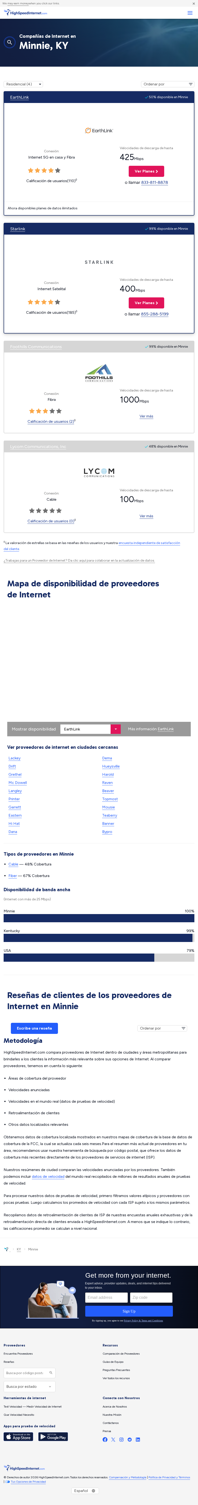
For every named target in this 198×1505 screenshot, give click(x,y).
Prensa (107, 1431)
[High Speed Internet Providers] (25, 13)
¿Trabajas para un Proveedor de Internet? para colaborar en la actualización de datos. (79, 560)
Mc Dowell (17, 782)
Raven (107, 782)
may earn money (18, 3)
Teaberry (109, 815)
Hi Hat (14, 823)
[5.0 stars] (59, 411)
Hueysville (111, 766)
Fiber (12, 875)
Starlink (17, 228)
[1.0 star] (31, 411)
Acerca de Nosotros (115, 1406)
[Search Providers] (50, 1373)
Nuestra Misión (112, 1414)
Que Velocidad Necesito (19, 1414)
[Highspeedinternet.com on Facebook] (105, 1440)
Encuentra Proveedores (18, 1353)
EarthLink (19, 97)
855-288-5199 (155, 314)
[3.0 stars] (45, 411)
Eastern (15, 815)
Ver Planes (142, 171)
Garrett (14, 807)
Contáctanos (111, 1423)
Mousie (108, 807)
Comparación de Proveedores (121, 1353)
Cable (13, 864)
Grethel (14, 774)
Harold (108, 774)
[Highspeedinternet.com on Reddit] (129, 1440)
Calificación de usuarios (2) (51, 421)
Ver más (146, 416)
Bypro (107, 831)
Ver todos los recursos (116, 1378)
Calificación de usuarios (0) (51, 521)
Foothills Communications (36, 346)
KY (19, 1249)
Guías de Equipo (113, 1362)
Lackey (14, 758)
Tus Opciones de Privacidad (28, 1481)
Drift (12, 766)
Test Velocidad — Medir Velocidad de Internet (33, 1406)
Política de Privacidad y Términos (169, 1477)
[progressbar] (99, 918)
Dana (12, 831)
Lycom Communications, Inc (38, 446)
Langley (15, 790)
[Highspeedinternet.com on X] (113, 1440)
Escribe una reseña (34, 1028)
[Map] (99, 669)
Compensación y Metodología (127, 1477)
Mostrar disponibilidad (34, 729)
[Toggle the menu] (189, 12)
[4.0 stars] (52, 411)
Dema (107, 758)
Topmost (110, 799)
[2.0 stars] (38, 411)
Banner (108, 823)
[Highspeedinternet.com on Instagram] (121, 1440)
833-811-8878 (154, 182)
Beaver (108, 790)
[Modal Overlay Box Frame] (99, 1297)
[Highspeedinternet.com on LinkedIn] (137, 1440)
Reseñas (9, 1362)
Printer (14, 799)
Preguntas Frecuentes (116, 1370)
